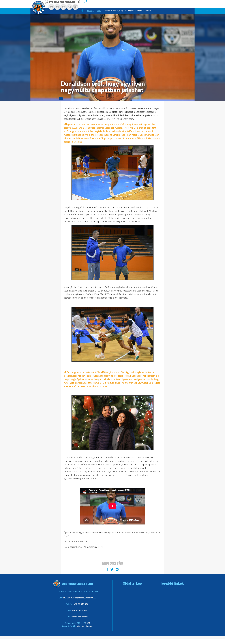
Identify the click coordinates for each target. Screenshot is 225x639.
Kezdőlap (90, 11)
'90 (57, 7)
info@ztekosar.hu (80, 616)
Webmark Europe (84, 626)
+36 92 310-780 (81, 604)
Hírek (99, 11)
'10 (69, 7)
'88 (51, 7)
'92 (63, 7)
